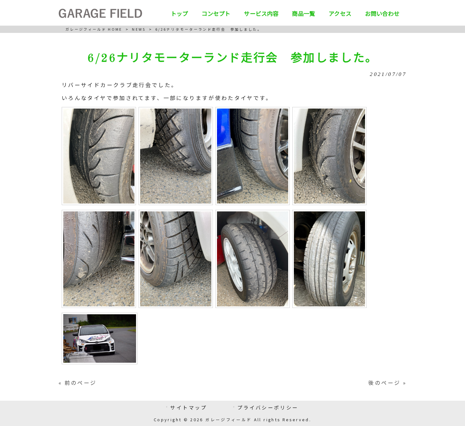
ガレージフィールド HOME (93, 29)
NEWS (139, 29)
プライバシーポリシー (268, 407)
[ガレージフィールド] (100, 16)
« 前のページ (78, 382)
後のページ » (387, 382)
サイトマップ (188, 407)
